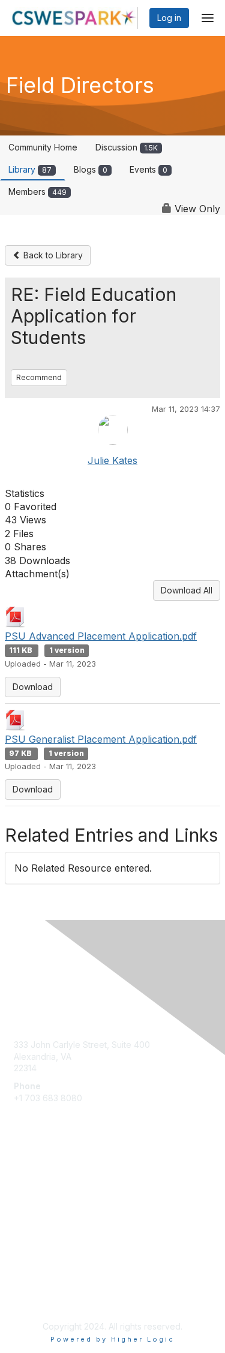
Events (148, 169)
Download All (186, 590)
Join (22, 1194)
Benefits (30, 1206)
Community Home (42, 147)
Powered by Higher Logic (112, 1339)
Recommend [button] (39, 377)
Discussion (126, 147)
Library (30, 169)
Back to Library (52, 255)
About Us (32, 1285)
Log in (169, 18)
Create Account (45, 1115)
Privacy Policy (42, 1297)
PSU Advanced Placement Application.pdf (101, 636)
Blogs (90, 169)
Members (37, 191)
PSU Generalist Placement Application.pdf (101, 739)
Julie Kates (112, 460)
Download (33, 687)
